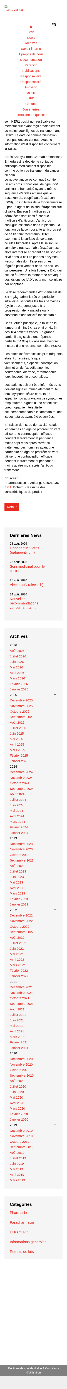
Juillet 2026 (18, 656)
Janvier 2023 (19, 904)
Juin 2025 (17, 733)
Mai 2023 (16, 882)
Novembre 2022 (21, 921)
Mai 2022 (16, 954)
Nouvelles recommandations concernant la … (24, 603)
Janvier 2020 (19, 1119)
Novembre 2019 (21, 1136)
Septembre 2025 (22, 717)
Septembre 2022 (22, 932)
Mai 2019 (16, 1169)
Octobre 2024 (19, 783)
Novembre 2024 (21, 777)
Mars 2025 (17, 750)
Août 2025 (17, 722)
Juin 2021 (17, 1020)
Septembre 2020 (22, 1075)
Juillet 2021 (18, 1015)
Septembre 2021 (22, 1004)
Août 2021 (17, 1009)
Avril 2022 (17, 959)
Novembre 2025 (21, 706)
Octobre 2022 (19, 926)
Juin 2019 (17, 1163)
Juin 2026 (17, 662)
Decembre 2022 (21, 915)
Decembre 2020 (21, 1059)
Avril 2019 (17, 1174)
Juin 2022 (17, 948)
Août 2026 (17, 651)
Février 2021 (19, 1042)
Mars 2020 (17, 1108)
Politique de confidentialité (25, 1368)
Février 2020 (19, 1114)
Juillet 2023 (18, 871)
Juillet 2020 (18, 1086)
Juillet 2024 (18, 799)
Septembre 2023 (22, 860)
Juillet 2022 (18, 943)
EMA (7, 487)
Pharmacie (18, 1213)
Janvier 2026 (19, 689)
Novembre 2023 (21, 849)
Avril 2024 (17, 816)
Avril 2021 (17, 1031)
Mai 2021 (16, 1026)
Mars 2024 (17, 821)
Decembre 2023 (21, 844)
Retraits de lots (22, 1252)
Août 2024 (17, 794)
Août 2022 (17, 937)
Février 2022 (19, 970)
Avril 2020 (17, 1103)
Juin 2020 (17, 1092)
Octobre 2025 (19, 711)
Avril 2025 (17, 744)
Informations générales (28, 1242)
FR (53, 25)
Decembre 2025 (21, 700)
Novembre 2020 (21, 1064)
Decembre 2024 (21, 772)
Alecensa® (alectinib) (26, 585)
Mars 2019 (17, 1180)
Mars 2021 (17, 1037)
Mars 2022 (17, 965)
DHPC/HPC (19, 1232)
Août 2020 (17, 1081)
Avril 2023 (17, 888)
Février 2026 (19, 684)
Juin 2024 (17, 805)
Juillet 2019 (18, 1158)
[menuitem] (31, 32)
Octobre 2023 (19, 855)
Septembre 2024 (22, 788)
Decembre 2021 (21, 987)
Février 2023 (19, 899)
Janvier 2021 (19, 1048)
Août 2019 (17, 1152)
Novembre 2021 (21, 993)
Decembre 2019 (21, 1130)
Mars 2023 (17, 893)
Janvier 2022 (19, 976)
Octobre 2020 (19, 1070)
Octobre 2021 (19, 998)
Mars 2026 (17, 678)
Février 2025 (19, 755)
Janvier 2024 (19, 833)
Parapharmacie (22, 1222)
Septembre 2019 (22, 1147)
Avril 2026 (17, 673)
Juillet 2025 (18, 728)
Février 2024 (19, 827)
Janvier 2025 (19, 761)
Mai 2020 (16, 1097)
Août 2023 (17, 866)
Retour (12, 507)
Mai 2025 (16, 739)
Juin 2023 (17, 877)
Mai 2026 (16, 667)
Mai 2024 (16, 810)
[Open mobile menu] (31, 21)
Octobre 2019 (19, 1141)
